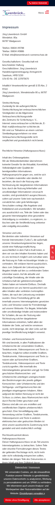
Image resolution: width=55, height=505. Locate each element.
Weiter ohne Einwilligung (17, 500)
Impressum (34, 467)
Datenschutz (21, 467)
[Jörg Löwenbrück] (14, 12)
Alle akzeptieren (42, 500)
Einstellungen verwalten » (32, 493)
